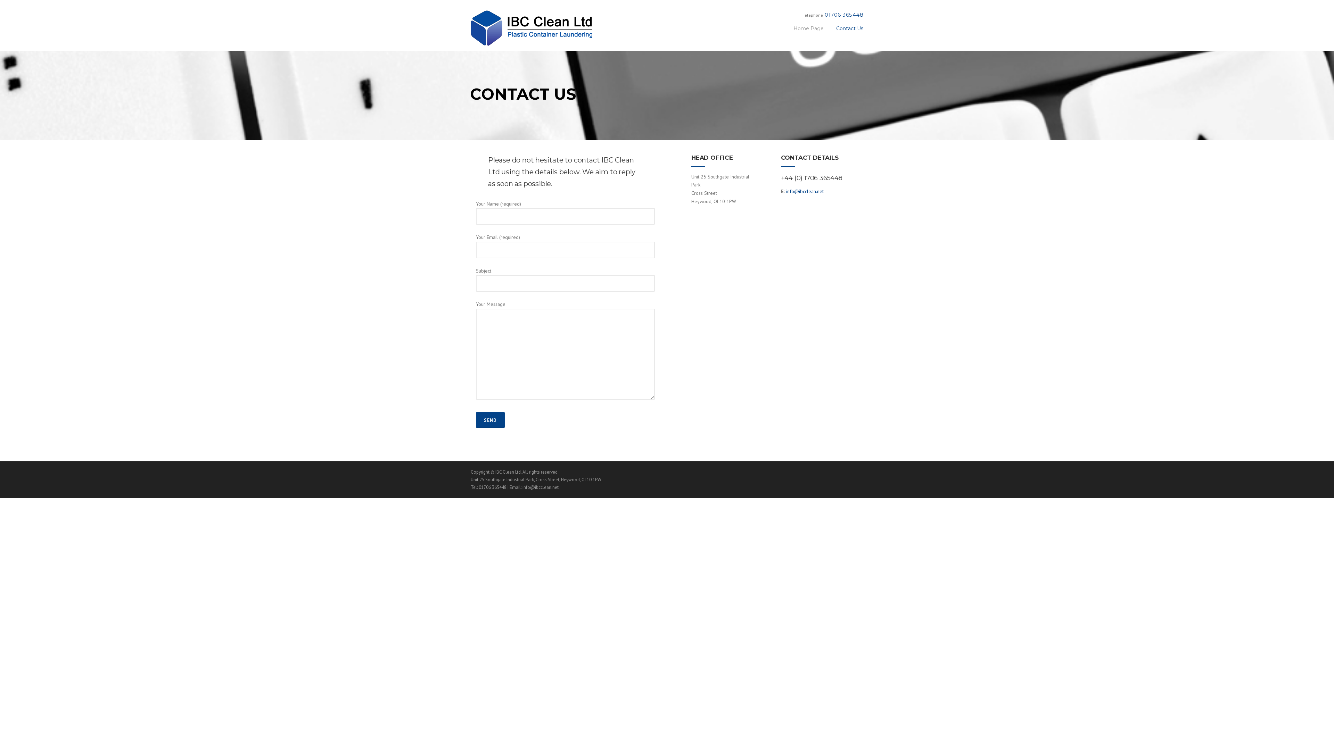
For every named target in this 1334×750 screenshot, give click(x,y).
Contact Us (849, 28)
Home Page (808, 28)
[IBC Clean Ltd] (531, 28)
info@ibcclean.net (805, 191)
